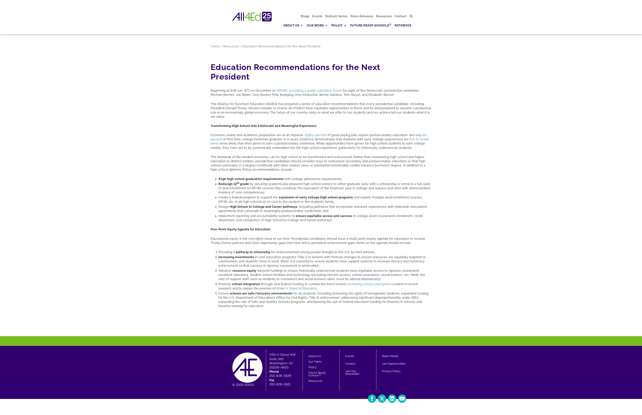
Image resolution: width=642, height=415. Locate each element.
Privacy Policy (391, 371)
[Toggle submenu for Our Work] (326, 25)
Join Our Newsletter (352, 372)
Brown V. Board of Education (297, 288)
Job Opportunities (394, 363)
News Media (390, 356)
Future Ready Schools (317, 374)
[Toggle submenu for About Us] (302, 25)
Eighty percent (316, 135)
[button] (411, 16)
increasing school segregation (369, 284)
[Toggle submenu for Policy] (345, 25)
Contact (350, 363)
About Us (314, 356)
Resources (315, 381)
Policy (312, 367)
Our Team (314, 361)
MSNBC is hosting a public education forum (309, 90)
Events (349, 356)
